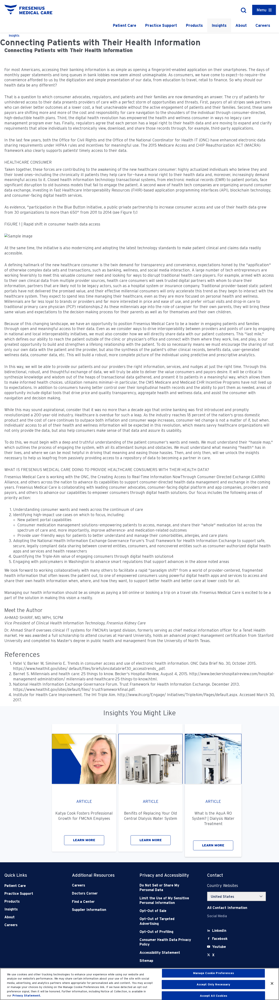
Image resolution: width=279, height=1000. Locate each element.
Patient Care (124, 25)
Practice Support (161, 25)
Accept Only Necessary (213, 984)
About (241, 25)
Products (194, 25)
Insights (219, 25)
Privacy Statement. (26, 995)
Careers (262, 25)
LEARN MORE (84, 840)
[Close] (272, 983)
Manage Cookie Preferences (213, 973)
